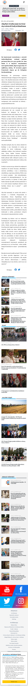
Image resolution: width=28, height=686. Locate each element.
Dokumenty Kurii (14, 633)
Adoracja (22, 15)
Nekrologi (14, 619)
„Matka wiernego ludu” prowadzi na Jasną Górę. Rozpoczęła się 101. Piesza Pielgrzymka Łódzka (13, 10)
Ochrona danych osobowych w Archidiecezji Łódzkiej (14, 635)
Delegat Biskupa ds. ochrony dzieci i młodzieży (14, 637)
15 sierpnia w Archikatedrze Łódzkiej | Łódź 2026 (12, 391)
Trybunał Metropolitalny (14, 631)
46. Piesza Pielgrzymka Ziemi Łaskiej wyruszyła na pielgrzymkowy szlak (18, 282)
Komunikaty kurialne (14, 617)
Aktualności (14, 611)
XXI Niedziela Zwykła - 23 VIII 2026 (18, 482)
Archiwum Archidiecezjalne (14, 647)
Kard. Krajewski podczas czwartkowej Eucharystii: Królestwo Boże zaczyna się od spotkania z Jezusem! (18, 496)
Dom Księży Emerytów (14, 643)
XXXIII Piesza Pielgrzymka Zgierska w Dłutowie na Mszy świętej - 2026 (12, 465)
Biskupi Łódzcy (14, 625)
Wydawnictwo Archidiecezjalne (14, 651)
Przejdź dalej (14, 681)
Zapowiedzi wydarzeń (14, 615)
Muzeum (14, 649)
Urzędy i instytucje (14, 629)
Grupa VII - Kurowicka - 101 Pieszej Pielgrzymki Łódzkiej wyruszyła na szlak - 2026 (13, 418)
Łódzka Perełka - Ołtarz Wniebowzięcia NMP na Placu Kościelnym (18, 565)
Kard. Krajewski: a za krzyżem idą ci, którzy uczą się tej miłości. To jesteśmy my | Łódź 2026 (13, 367)
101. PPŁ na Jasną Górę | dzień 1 (10, 345)
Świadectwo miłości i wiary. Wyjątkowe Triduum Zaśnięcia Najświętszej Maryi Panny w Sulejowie (18, 554)
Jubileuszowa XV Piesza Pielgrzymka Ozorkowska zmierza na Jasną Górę (18, 519)
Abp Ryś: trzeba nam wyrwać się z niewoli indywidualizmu (13, 25)
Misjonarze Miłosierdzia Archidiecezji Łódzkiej (14, 627)
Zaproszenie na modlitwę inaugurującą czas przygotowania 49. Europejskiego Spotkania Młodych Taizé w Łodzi (18, 319)
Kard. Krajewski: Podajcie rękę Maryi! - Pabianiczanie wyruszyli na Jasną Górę (18, 530)
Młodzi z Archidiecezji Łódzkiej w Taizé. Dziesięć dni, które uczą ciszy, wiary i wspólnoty (18, 577)
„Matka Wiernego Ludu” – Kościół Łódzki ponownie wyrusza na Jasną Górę (18, 541)
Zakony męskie (14, 639)
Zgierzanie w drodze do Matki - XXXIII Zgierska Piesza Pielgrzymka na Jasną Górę (18, 508)
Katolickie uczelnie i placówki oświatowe (14, 645)
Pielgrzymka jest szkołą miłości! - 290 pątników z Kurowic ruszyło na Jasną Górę (18, 292)
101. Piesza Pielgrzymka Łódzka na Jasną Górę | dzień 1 (13, 441)
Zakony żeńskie (14, 641)
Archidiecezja (14, 613)
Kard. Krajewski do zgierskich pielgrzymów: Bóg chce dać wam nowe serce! (18, 310)
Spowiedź (5, 15)
